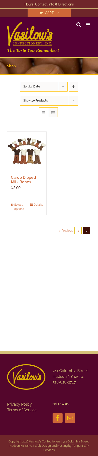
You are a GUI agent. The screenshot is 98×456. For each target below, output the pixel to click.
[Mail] (70, 418)
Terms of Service (22, 410)
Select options (19, 207)
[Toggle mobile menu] (88, 24)
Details (38, 204)
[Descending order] (73, 87)
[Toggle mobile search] (78, 24)
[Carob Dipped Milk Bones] (26, 151)
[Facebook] (58, 418)
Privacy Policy (19, 404)
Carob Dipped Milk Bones (23, 179)
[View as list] (53, 112)
